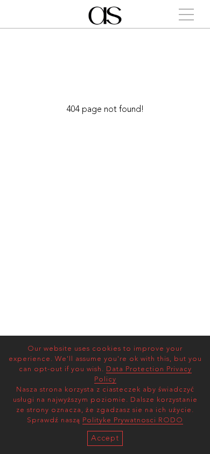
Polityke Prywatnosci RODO (132, 420)
